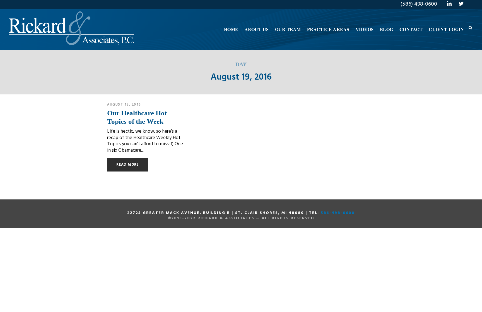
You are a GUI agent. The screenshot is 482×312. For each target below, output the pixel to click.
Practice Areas (328, 29)
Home (231, 29)
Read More (127, 165)
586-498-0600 (338, 213)
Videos (365, 29)
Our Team (288, 29)
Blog (386, 29)
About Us (257, 29)
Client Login (446, 29)
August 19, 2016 (124, 104)
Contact (411, 29)
